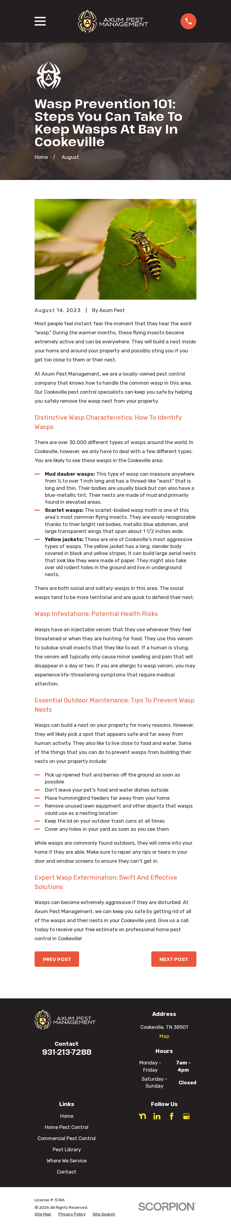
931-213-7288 (66, 1052)
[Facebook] (171, 1116)
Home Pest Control (66, 1127)
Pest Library (67, 1149)
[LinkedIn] (156, 1116)
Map (164, 1036)
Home (66, 1116)
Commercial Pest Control (67, 1138)
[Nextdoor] (142, 1116)
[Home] (113, 21)
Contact (66, 1172)
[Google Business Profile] (186, 1116)
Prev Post (57, 959)
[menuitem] (43, 1214)
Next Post (173, 959)
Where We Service (67, 1161)
